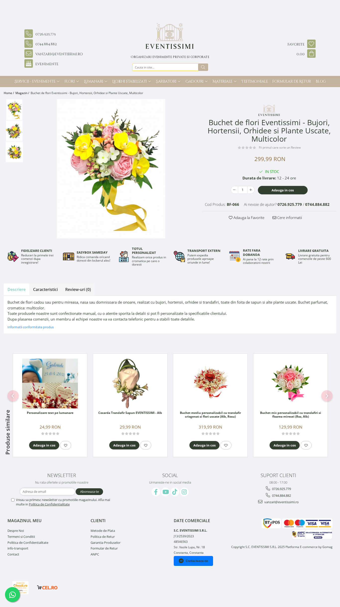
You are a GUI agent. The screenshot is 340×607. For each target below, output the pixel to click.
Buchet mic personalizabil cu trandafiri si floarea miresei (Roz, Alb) (290, 415)
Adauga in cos (283, 190)
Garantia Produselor (105, 542)
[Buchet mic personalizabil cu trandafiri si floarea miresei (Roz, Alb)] (290, 383)
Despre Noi (15, 530)
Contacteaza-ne (197, 561)
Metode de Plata (103, 530)
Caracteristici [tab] (45, 289)
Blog (321, 81)
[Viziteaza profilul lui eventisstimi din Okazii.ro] (20, 588)
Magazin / (22, 93)
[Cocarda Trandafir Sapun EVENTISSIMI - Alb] (130, 383)
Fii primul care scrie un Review (280, 147)
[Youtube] (165, 492)
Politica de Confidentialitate (49, 504)
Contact (13, 554)
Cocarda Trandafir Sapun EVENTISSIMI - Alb (130, 413)
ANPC (95, 554)
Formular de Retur (291, 81)
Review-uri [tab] (78, 289)
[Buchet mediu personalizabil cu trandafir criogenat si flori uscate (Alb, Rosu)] (210, 383)
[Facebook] (156, 492)
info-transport (17, 548)
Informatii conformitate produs (30, 327)
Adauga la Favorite (248, 217)
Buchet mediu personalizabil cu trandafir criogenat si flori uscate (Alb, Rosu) (210, 415)
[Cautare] (203, 67)
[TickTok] (174, 492)
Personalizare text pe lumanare (50, 413)
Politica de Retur (103, 536)
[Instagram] (184, 492)
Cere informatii (289, 217)
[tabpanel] (111, 168)
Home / (9, 93)
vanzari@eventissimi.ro (281, 502)
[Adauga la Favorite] (65, 445)
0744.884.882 (281, 495)
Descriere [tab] (16, 289)
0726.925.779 (281, 489)
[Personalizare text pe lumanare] (50, 383)
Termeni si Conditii (21, 536)
